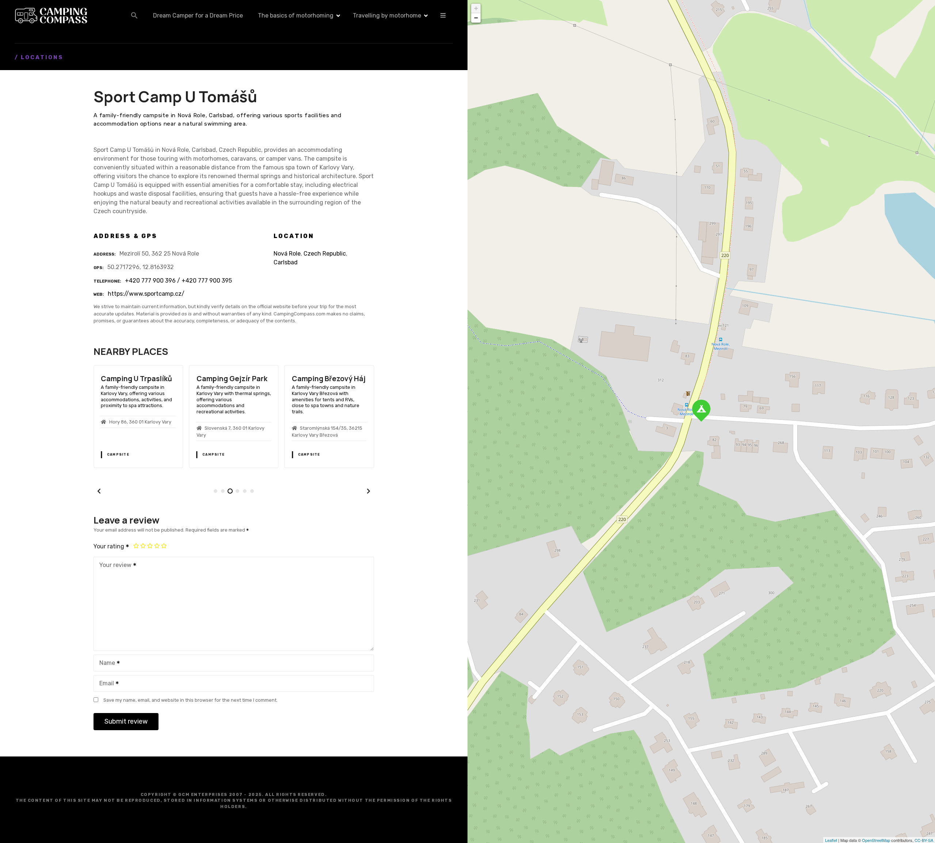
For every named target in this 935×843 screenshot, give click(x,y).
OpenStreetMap (876, 840)
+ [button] (476, 8)
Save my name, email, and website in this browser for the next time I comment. (190, 700)
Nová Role (287, 253)
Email (104, 684)
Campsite (118, 454)
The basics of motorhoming (295, 15)
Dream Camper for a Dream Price (198, 15)
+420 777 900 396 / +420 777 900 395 (178, 280)
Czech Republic (325, 253)
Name (105, 663)
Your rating (110, 546)
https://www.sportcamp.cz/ (146, 293)
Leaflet (831, 840)
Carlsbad (286, 262)
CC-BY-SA (924, 840)
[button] (134, 15)
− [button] (476, 18)
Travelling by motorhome (387, 15)
